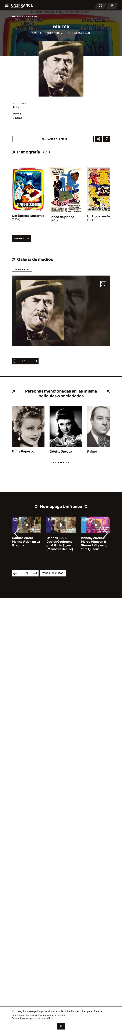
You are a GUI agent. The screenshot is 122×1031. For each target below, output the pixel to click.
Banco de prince (62, 217)
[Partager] (98, 139)
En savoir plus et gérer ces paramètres (32, 1018)
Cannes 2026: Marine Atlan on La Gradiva (26, 541)
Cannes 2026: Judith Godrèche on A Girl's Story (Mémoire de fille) (59, 543)
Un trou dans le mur (102, 216)
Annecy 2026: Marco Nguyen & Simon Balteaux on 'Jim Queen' (95, 543)
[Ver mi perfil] (112, 6)
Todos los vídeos (52, 573)
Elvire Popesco (23, 451)
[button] (103, 284)
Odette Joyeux (61, 451)
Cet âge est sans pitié (28, 216)
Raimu (92, 451)
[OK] (61, 1026)
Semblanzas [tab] (22, 269)
